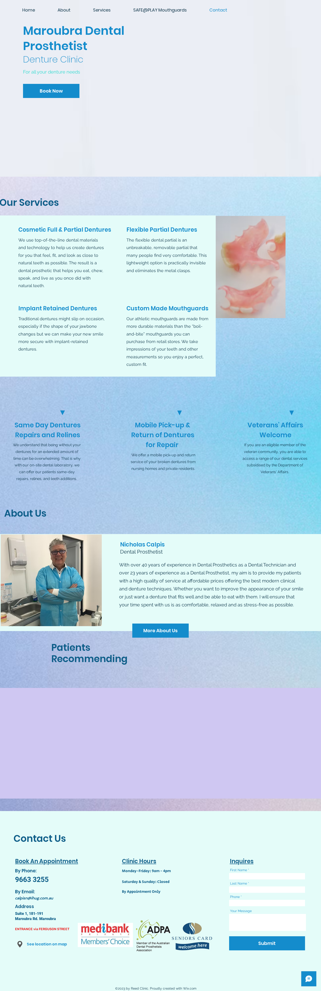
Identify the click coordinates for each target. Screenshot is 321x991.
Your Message (241, 911)
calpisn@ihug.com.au (34, 898)
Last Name (238, 883)
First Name (238, 870)
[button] (19, 944)
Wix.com (189, 988)
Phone (235, 896)
